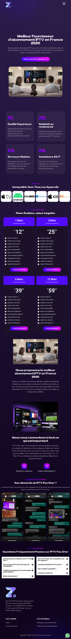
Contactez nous (11, 626)
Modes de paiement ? (10, 576)
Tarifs (8, 623)
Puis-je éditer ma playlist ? (47, 569)
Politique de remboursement (47, 626)
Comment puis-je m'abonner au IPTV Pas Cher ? (17, 559)
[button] (18, 560)
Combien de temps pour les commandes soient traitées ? (17, 571)
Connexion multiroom (45, 573)
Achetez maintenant (19, 269)
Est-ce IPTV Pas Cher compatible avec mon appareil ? (51, 559)
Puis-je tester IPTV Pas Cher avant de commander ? (16, 565)
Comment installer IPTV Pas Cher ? (50, 564)
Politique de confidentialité (46, 623)
